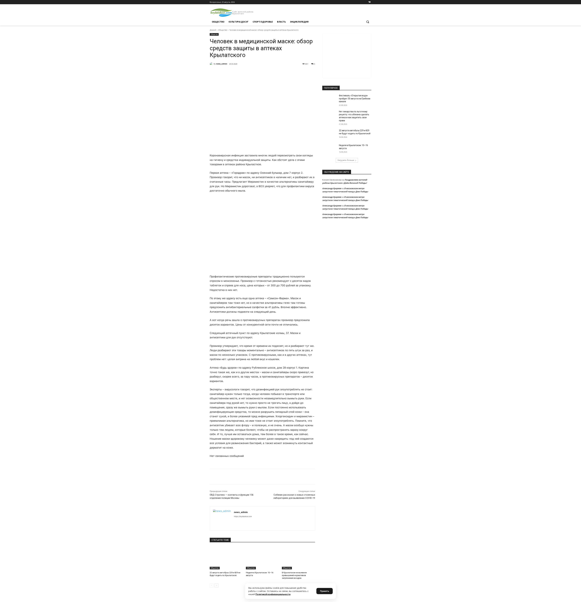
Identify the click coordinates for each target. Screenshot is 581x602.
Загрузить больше (345, 160)
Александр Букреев (331, 188)
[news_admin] (212, 63)
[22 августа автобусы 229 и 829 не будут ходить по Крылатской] (226, 557)
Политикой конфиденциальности (272, 594)
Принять (324, 591)
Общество (222, 30)
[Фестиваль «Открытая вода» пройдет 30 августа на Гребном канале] (329, 99)
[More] (265, 72)
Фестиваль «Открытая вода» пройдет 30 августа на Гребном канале (354, 98)
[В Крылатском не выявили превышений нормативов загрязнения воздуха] (298, 557)
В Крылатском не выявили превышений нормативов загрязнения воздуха (294, 575)
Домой (213, 30)
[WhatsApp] (251, 72)
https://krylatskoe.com (243, 516)
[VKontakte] (369, 2)
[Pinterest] (258, 72)
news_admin (221, 64)
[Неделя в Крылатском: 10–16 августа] (262, 557)
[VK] (238, 72)
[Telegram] (244, 72)
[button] (367, 21)
